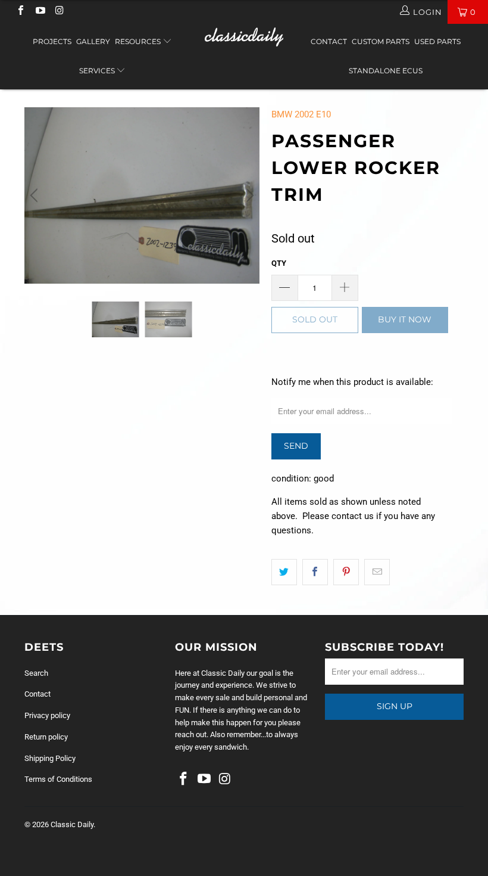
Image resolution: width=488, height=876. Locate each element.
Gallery (93, 41)
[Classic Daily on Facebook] (20, 11)
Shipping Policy (50, 758)
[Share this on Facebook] (315, 572)
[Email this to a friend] (377, 572)
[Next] (248, 195)
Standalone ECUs (386, 70)
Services (98, 70)
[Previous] (36, 195)
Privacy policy (47, 715)
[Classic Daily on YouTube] (39, 11)
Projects (52, 41)
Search (36, 673)
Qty (278, 263)
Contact (329, 41)
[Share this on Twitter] (284, 572)
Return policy (46, 736)
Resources (138, 41)
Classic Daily (72, 824)
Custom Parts (380, 41)
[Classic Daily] (244, 36)
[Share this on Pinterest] (346, 572)
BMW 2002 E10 (301, 114)
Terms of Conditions (58, 779)
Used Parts (437, 41)
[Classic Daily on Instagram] (59, 11)
